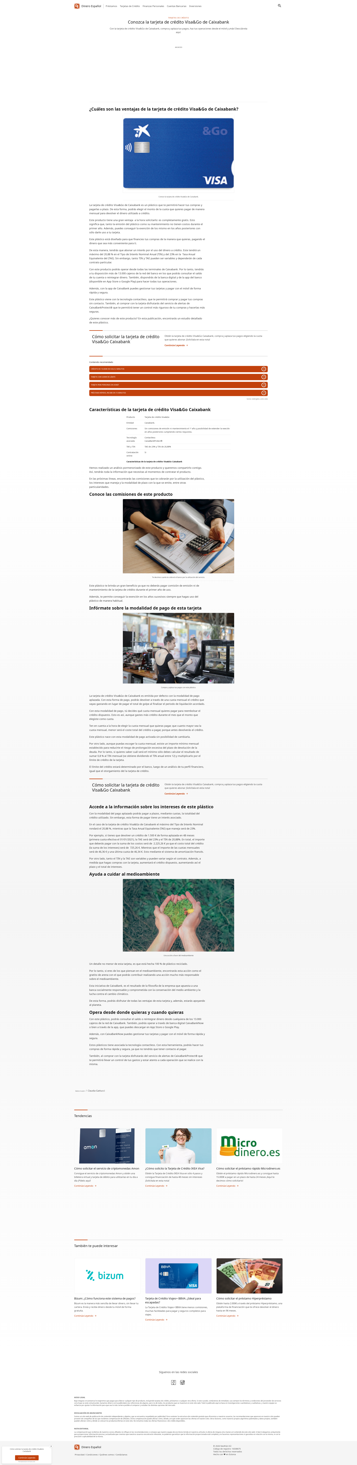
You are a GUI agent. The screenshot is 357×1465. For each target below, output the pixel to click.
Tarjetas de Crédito (130, 6)
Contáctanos (121, 1454)
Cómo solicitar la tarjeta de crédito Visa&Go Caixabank (125, 339)
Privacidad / (80, 1454)
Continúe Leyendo (175, 345)
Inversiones (195, 6)
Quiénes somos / (108, 1454)
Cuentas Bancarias (176, 6)
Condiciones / (93, 1454)
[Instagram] (182, 1383)
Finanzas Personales (153, 6)
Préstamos (111, 6)
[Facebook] (174, 1383)
